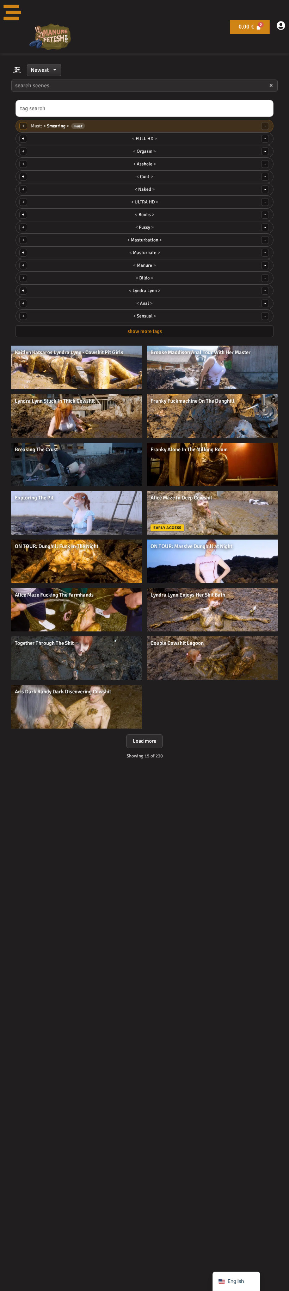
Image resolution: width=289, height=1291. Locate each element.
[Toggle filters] (17, 70)
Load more (144, 741)
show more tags (145, 331)
